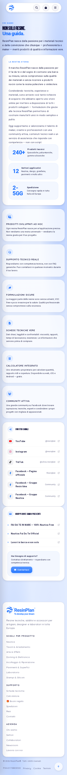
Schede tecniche (15, 690)
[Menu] (55, 7)
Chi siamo (11, 729)
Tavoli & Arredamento (18, 647)
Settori (10, 735)
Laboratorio (12, 672)
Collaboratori (13, 740)
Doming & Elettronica (18, 657)
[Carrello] (46, 7)
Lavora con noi (14, 750)
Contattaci (23, 570)
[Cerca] (36, 7)
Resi (8, 711)
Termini (47, 768)
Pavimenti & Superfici (17, 667)
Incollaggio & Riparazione (20, 662)
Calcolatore (12, 696)
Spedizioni (11, 706)
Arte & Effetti (13, 652)
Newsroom (12, 745)
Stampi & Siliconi (15, 677)
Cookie (37, 768)
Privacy (27, 768)
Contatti (10, 716)
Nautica (10, 641)
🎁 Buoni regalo (15, 701)
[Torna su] (59, 767)
